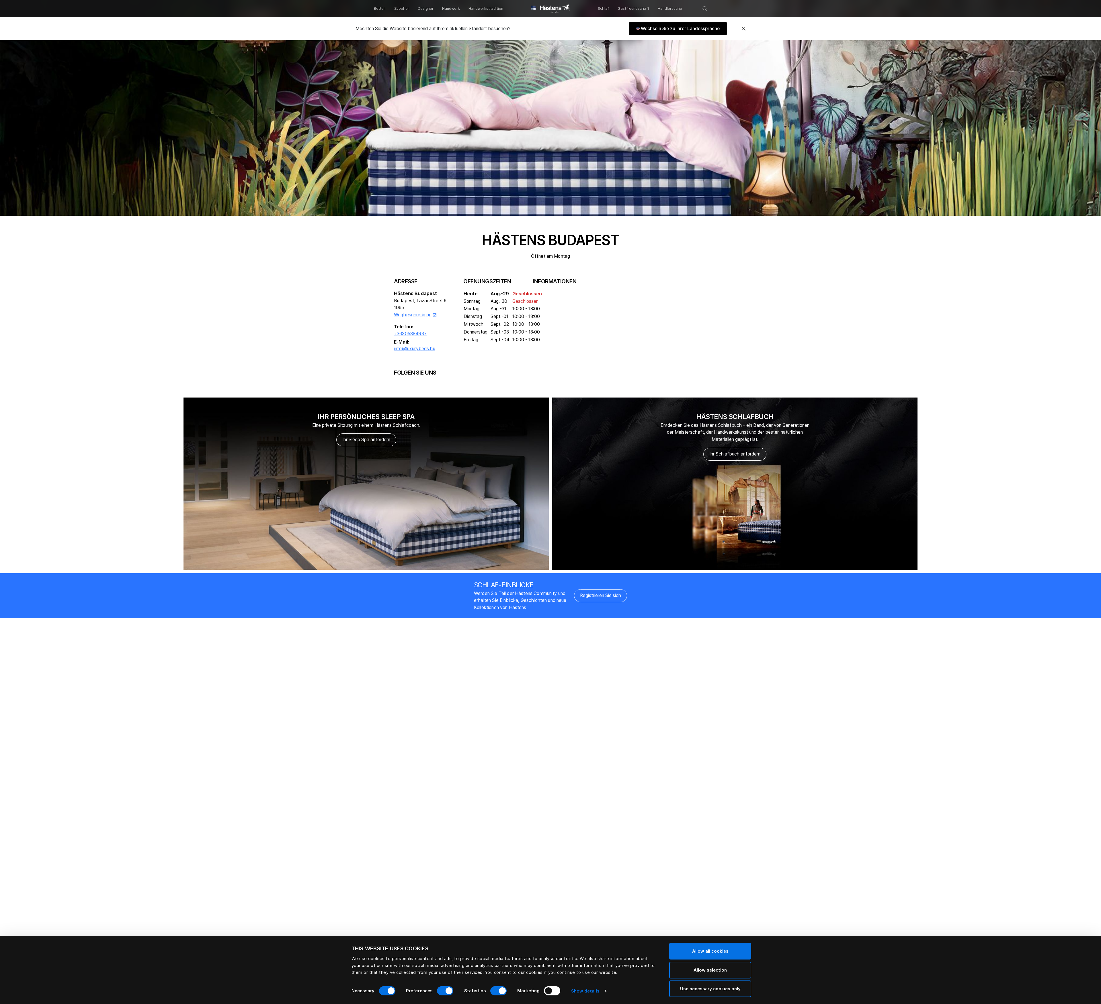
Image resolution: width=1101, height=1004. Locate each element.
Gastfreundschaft (633, 8)
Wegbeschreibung (415, 314)
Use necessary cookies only (710, 988)
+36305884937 (410, 333)
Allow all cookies (710, 951)
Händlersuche (670, 8)
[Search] (704, 8)
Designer (426, 8)
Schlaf (603, 8)
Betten (380, 8)
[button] (678, 28)
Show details (585, 991)
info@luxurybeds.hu (414, 348)
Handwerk (451, 8)
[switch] (445, 990)
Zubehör (401, 8)
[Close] (743, 29)
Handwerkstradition (485, 8)
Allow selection (710, 970)
